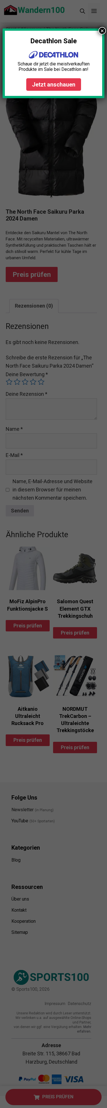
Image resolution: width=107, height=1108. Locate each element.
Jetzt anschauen (53, 84)
